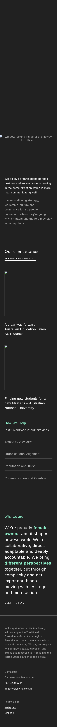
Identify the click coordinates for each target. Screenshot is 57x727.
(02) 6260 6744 (13, 683)
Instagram (10, 707)
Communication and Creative (25, 478)
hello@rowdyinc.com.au (19, 688)
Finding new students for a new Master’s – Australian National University (25, 403)
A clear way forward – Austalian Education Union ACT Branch (25, 329)
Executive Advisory (18, 441)
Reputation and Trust (20, 466)
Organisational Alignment (22, 453)
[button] (28, 441)
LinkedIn (10, 713)
